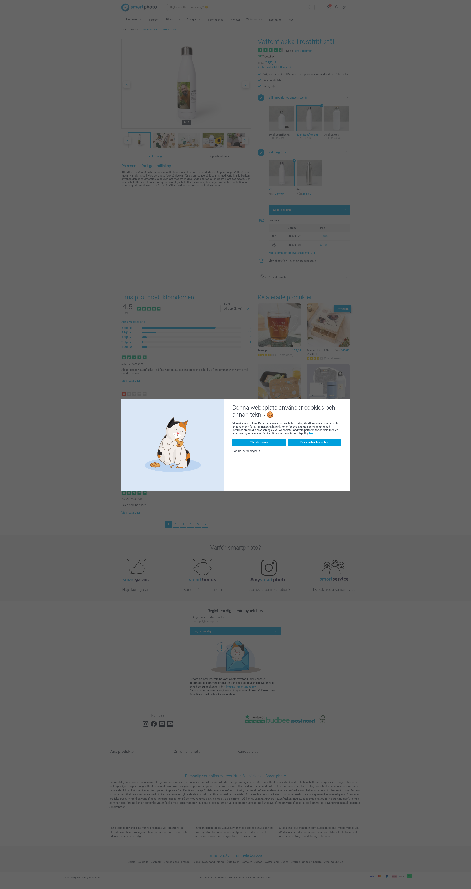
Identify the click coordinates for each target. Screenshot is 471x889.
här (311, 433)
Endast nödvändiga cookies (314, 442)
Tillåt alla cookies (259, 442)
